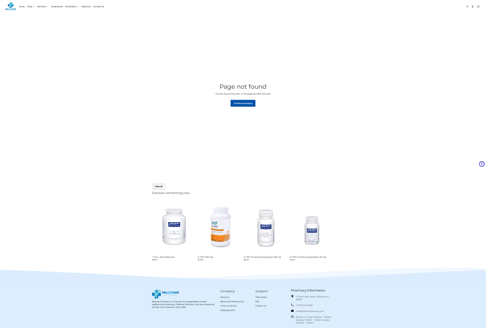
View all (158, 186)
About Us (224, 297)
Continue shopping (243, 103)
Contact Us (260, 305)
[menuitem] (22, 6)
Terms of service (228, 305)
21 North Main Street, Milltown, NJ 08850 (312, 298)
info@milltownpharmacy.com (309, 311)
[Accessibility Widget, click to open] (482, 164)
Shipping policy (227, 310)
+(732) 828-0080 (304, 305)
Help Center (261, 297)
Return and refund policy (232, 301)
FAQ (257, 301)
